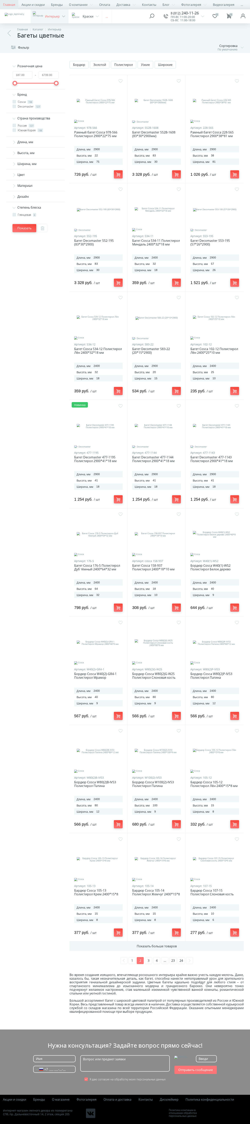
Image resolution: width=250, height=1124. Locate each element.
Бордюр (79, 65)
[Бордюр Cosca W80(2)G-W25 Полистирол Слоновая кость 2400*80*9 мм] (156, 642)
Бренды (57, 5)
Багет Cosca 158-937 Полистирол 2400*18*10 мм (153, 567)
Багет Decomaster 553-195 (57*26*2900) (210, 242)
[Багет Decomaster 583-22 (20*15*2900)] (156, 318)
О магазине (61, 1099)
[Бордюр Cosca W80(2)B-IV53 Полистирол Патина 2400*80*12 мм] (98, 751)
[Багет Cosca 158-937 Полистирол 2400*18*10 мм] (156, 534)
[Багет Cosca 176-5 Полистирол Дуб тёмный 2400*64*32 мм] (98, 534)
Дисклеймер (169, 1099)
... (242, 5)
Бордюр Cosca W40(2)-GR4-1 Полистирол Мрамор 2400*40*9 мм (95, 677)
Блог (166, 5)
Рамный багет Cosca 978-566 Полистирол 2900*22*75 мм (95, 134)
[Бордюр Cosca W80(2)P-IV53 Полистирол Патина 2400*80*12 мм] (214, 642)
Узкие (145, 65)
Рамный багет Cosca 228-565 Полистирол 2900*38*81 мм (212, 134)
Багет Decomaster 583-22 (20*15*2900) (151, 351)
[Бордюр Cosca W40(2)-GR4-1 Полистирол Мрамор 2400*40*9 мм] (98, 642)
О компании (78, 5)
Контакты (149, 5)
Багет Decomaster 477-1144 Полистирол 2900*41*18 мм (153, 459)
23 (173, 960)
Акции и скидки (33, 5)
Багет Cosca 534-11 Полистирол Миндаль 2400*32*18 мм (156, 242)
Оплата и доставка (117, 1099)
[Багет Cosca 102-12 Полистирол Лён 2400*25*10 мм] (214, 318)
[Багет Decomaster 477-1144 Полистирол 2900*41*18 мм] (156, 426)
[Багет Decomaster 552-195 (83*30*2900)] (98, 209)
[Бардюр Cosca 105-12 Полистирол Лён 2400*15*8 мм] (214, 751)
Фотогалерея (191, 5)
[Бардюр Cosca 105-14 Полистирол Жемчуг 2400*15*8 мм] (156, 859)
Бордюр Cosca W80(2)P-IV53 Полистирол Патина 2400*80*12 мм (211, 677)
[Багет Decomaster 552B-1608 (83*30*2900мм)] (156, 101)
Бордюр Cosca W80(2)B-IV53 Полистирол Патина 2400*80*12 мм (95, 785)
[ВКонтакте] (90, 1113)
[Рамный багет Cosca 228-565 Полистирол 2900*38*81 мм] (214, 101)
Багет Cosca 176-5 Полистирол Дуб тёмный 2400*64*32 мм (97, 567)
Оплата (104, 5)
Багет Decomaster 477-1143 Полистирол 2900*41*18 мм (211, 459)
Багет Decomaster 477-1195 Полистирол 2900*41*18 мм (95, 459)
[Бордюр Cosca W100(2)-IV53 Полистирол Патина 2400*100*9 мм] (156, 751)
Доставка (123, 5)
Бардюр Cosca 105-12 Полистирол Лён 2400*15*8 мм (214, 784)
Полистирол (123, 65)
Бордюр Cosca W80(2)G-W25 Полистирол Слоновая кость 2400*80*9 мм (153, 677)
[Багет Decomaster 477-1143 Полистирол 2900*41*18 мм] (214, 426)
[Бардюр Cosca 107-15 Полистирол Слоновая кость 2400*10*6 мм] (214, 859)
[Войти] (243, 16)
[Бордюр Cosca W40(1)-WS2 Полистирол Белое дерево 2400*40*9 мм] (214, 534)
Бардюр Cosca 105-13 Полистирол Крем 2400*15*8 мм (96, 894)
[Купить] (118, 174)
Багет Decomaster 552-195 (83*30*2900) (94, 242)
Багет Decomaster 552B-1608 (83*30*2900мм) (153, 134)
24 (181, 960)
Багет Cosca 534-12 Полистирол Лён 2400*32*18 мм (98, 351)
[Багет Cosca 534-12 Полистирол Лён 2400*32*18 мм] (98, 318)
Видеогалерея (223, 5)
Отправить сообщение (195, 1070)
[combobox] (40, 1069)
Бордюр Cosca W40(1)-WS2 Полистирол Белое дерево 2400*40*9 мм (210, 569)
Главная (9, 5)
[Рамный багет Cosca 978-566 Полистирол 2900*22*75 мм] (98, 101)
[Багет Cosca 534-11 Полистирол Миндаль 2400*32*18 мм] (156, 209)
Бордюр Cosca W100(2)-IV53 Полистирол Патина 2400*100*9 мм (153, 785)
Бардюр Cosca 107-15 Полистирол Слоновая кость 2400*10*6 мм (212, 894)
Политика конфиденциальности (210, 1099)
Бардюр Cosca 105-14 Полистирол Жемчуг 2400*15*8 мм (156, 894)
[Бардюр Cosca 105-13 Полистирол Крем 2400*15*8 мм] (98, 859)
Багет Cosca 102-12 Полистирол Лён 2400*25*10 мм (214, 351)
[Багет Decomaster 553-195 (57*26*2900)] (214, 209)
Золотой (99, 65)
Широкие (165, 65)
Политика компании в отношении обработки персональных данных (183, 1113)
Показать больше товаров (157, 946)
